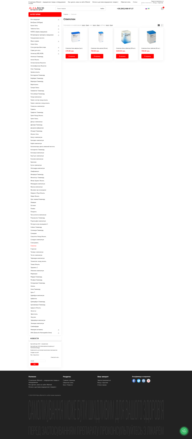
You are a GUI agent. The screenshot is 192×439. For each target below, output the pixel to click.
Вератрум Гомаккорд (37, 81)
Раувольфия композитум (38, 221)
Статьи (135, 2)
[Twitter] (138, 381)
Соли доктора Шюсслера (38, 47)
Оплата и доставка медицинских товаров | (105, 2)
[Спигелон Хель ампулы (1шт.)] (76, 39)
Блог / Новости (68, 385)
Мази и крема (35, 41)
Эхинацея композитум (37, 323)
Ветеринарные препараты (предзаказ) (42, 35)
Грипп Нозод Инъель (37, 115)
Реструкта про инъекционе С (39, 224)
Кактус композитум (36, 137)
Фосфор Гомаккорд (36, 280)
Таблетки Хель (35, 28)
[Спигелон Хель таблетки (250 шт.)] (126, 39)
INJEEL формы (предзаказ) (39, 32)
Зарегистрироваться (157, 1)
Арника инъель (35, 72)
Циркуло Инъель (36, 308)
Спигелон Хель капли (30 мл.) (99, 48)
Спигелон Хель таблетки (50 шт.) (150, 48)
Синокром (33, 233)
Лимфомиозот (35, 171)
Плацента (33, 211)
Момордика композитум (38, 184)
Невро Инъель (35, 196)
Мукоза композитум (36, 187)
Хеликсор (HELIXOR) (37, 53)
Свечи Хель (34, 44)
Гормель (33, 109)
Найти (102, 8)
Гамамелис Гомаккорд (37, 90)
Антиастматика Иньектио (38, 63)
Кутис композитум (36, 165)
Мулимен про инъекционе (38, 190)
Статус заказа (102, 385)
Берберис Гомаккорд (37, 78)
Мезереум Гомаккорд (37, 174)
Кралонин (33, 162)
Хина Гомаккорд (35, 289)
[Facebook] (134, 381)
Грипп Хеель (34, 118)
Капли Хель (34, 25)
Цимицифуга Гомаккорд (38, 301)
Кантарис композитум (37, 140)
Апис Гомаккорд (35, 69)
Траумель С (34, 267)
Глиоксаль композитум (37, 106)
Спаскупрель (34, 242)
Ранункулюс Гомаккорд (38, 218)
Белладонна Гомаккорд (38, 75)
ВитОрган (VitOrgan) (37, 22)
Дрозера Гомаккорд (36, 125)
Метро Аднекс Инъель (37, 180)
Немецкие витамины (37, 329)
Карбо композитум (36, 143)
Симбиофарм (35, 326)
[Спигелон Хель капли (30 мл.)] (101, 39)
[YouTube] (148, 381)
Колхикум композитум (37, 153)
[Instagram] (143, 381)
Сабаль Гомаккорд (36, 227)
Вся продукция (35, 19)
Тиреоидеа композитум (37, 258)
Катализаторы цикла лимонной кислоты (43, 146)
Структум (33, 249)
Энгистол (33, 311)
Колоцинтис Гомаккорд (37, 149)
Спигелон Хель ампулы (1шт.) (74, 48)
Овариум (33, 202)
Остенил (33, 205)
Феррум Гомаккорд (36, 277)
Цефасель (34, 298)
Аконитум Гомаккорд (37, 56)
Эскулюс (33, 317)
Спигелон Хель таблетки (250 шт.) (125, 48)
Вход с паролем (158, 3)
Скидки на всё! (34, 352)
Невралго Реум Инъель (38, 193)
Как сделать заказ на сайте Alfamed (79, 2)
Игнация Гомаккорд (36, 131)
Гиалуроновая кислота (37, 38)
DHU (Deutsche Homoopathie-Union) (41, 332)
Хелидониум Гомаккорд (38, 283)
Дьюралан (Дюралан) (37, 128)
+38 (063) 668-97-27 (125, 9)
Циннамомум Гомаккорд (38, 305)
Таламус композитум (37, 252)
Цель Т (33, 292)
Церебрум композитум (37, 295)
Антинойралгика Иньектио (38, 66)
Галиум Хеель (35, 87)
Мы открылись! (34, 355)
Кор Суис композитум (37, 156)
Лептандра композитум (38, 168)
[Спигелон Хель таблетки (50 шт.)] (151, 39)
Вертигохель (34, 84)
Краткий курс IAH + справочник (39, 344)
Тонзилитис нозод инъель (38, 261)
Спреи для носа (35, 50)
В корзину (72, 56)
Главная (66, 14)
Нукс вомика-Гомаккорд (38, 199)
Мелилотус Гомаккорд (37, 177)
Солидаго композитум (37, 239)
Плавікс (33, 208)
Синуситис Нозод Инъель (38, 236)
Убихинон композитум (37, 270)
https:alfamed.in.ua (42, 395)
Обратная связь (125, 2)
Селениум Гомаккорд (37, 230)
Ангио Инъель (35, 59)
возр (83, 25)
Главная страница (69, 380)
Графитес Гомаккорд (37, 112)
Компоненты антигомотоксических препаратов (43, 350)
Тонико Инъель (35, 264)
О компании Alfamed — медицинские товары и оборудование (47, 2)
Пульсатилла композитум (38, 215)
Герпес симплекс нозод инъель (40, 103)
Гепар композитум (36, 97)
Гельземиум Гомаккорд (38, 94)
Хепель (33, 286)
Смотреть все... (55, 357)
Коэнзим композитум (37, 159)
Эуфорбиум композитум (38, 320)
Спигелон (33, 246)
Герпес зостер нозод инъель (39, 100)
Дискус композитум (36, 121)
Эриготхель (34, 314)
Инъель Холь (35, 134)
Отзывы (30, 3)
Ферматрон (34, 273)
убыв (87, 25)
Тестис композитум (36, 255)
